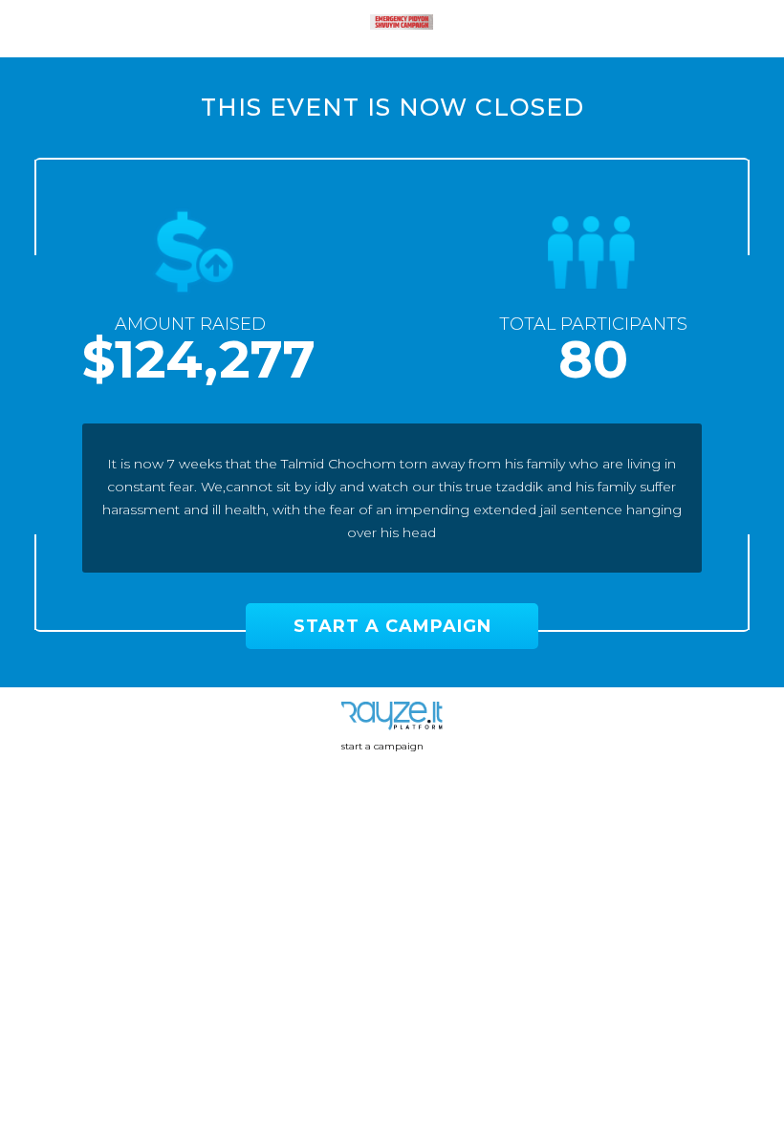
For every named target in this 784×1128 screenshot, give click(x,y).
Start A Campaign (392, 626)
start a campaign (382, 746)
